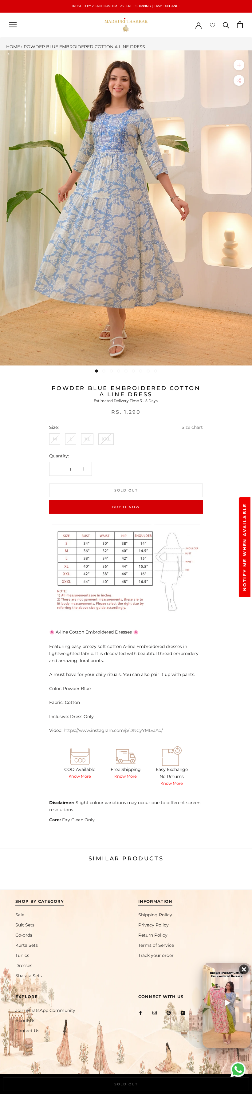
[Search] (226, 25)
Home (13, 46)
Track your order (156, 955)
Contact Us (27, 1030)
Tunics (22, 955)
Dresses (23, 965)
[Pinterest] (169, 1012)
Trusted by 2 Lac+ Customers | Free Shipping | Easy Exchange (126, 6)
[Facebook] (140, 1012)
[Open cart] (240, 24)
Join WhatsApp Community (45, 1010)
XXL (106, 439)
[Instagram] (154, 1012)
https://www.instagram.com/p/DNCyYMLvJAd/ (113, 730)
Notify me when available (244, 547)
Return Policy (152, 935)
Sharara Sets (28, 975)
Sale (19, 915)
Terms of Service (156, 945)
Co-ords (23, 935)
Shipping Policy (155, 915)
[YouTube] (183, 1012)
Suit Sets (24, 925)
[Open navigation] (13, 24)
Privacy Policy (153, 925)
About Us (25, 1020)
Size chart (192, 427)
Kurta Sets (26, 945)
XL (87, 439)
